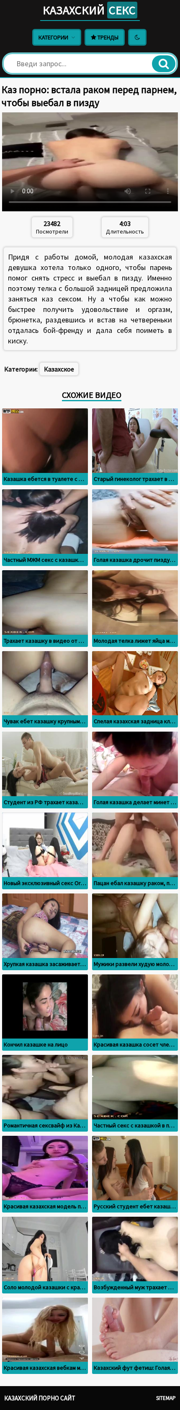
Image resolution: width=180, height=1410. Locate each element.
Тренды (107, 37)
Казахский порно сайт (39, 1398)
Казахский (89, 10)
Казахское (59, 369)
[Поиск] (163, 63)
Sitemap (166, 1398)
